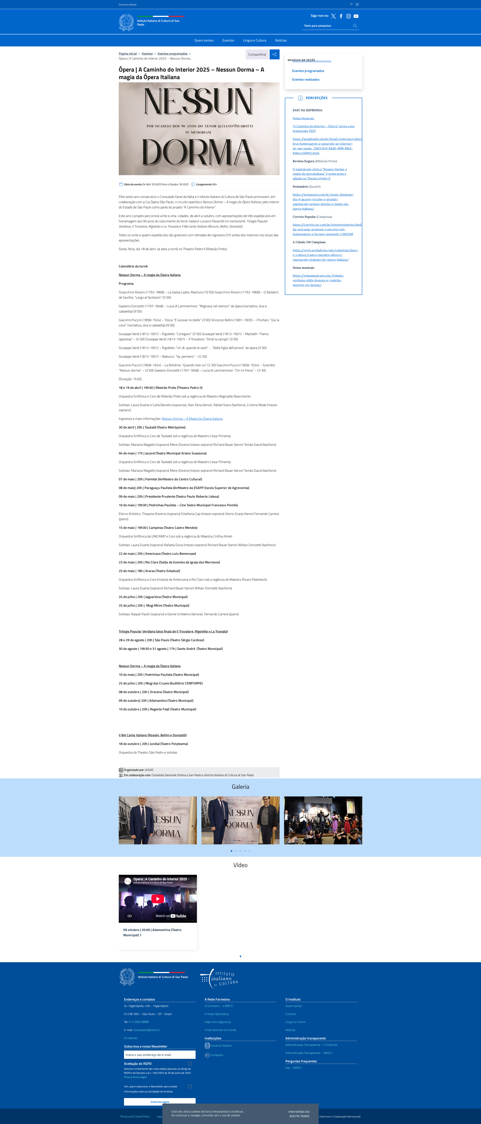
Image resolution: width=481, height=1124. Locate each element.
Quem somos (293, 1006)
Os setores (130, 1038)
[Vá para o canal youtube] (355, 16)
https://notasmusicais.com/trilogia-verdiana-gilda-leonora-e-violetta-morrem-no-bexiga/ (318, 280)
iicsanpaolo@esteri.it (147, 1030)
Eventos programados (173, 53)
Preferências (299, 1111)
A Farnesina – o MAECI (219, 1006)
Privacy (128, 1077)
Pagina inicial (128, 53)
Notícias (290, 1030)
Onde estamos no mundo (220, 1030)
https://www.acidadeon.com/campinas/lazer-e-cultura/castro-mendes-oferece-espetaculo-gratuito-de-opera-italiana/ (326, 254)
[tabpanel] (158, 821)
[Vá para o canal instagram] (347, 16)
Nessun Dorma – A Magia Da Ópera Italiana (192, 418)
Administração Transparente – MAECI (308, 1053)
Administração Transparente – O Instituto (311, 1044)
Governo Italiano (221, 1045)
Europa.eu (216, 1055)
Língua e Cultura (295, 1022)
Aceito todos (300, 1116)
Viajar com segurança (218, 1022)
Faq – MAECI (293, 1067)
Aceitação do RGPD (138, 1063)
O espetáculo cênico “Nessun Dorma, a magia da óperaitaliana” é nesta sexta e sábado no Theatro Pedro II (320, 173)
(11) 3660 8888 (138, 1022)
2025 (312, 131)
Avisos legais (140, 1077)
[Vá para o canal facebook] (340, 16)
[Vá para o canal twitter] (332, 16)
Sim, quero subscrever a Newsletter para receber (151, 1086)
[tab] (231, 851)
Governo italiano (127, 4)
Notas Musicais (304, 118)
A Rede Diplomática (217, 1014)
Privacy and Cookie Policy (135, 1116)
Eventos (147, 53)
